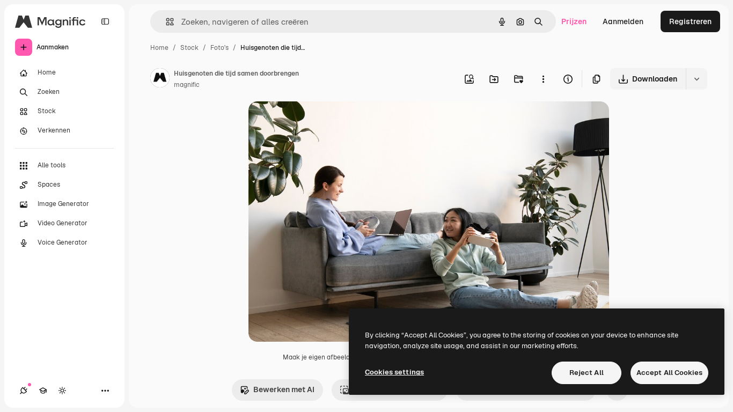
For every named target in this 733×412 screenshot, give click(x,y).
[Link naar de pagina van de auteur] (160, 79)
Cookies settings (394, 372)
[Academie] (43, 390)
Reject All (586, 372)
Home (159, 47)
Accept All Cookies (669, 372)
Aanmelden (623, 21)
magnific (187, 84)
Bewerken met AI (283, 389)
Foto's (219, 47)
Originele (319, 122)
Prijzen (574, 21)
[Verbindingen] (23, 390)
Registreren (690, 21)
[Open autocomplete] (165, 22)
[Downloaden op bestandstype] (696, 79)
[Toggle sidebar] (105, 21)
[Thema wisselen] (62, 390)
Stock (189, 47)
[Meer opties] (543, 79)
